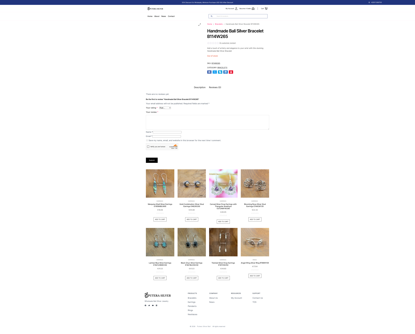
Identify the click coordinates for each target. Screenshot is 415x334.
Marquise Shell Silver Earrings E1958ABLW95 (160, 205)
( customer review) (227, 43)
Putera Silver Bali (204, 326)
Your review (152, 112)
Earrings (160, 201)
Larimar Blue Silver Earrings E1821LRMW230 (160, 264)
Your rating (152, 108)
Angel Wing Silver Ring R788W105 (255, 263)
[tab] (200, 87)
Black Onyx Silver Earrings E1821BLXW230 (191, 264)
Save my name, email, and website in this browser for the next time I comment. (185, 140)
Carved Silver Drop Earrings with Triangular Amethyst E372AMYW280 (223, 206)
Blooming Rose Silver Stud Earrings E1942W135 (255, 205)
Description (200, 87)
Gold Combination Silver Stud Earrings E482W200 (192, 205)
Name (149, 132)
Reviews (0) (215, 87)
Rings (255, 260)
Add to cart (160, 219)
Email (149, 136)
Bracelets (219, 24)
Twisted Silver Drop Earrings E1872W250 (223, 264)
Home (209, 24)
